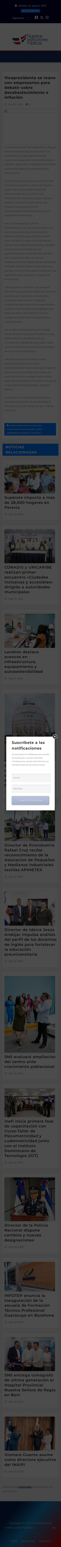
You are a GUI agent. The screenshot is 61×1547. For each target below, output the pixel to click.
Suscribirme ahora (30, 800)
